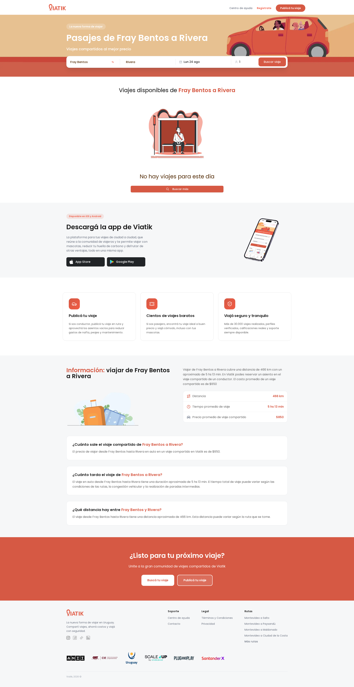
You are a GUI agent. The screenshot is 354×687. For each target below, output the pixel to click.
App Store (82, 262)
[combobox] (90, 62)
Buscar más (180, 189)
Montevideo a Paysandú (259, 624)
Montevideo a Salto (256, 618)
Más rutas (251, 641)
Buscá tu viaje (157, 580)
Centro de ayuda (240, 8)
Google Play (125, 262)
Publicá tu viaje (290, 8)
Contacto (174, 624)
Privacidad (208, 624)
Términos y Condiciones (217, 618)
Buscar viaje (272, 62)
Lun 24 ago (192, 62)
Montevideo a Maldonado (260, 630)
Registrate (264, 8)
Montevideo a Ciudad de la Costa (266, 635)
